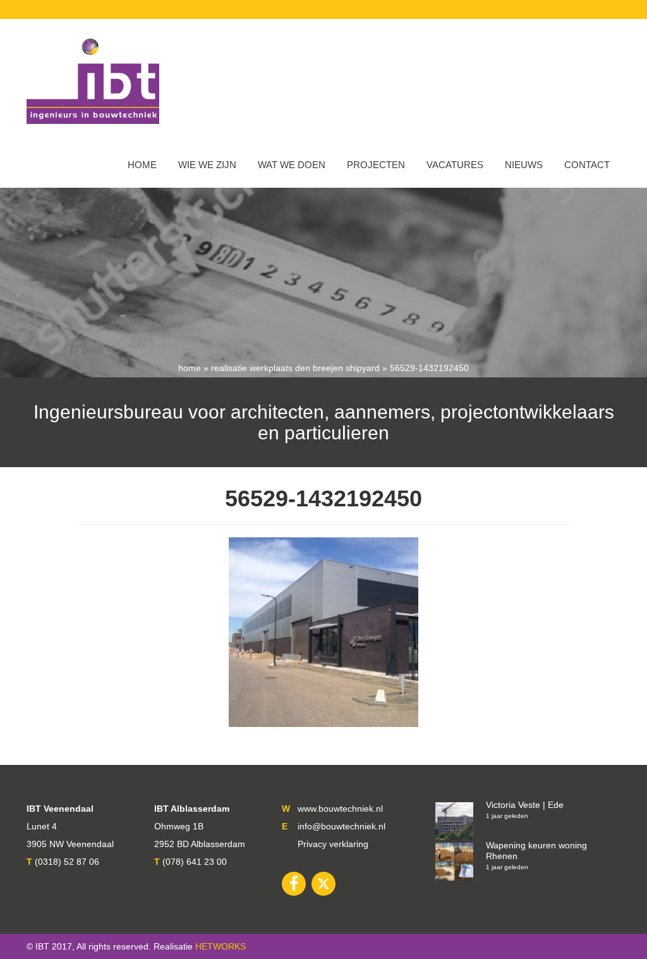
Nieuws (524, 164)
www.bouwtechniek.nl (340, 808)
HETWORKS (220, 946)
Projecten (376, 164)
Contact (587, 164)
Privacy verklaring (333, 844)
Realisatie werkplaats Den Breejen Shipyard (295, 368)
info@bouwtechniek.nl (341, 826)
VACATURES (454, 164)
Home (142, 164)
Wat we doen (291, 164)
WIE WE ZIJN (207, 164)
